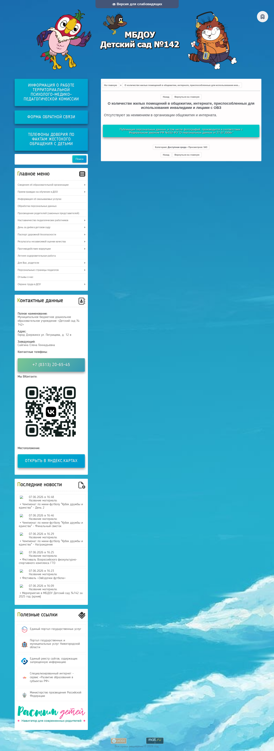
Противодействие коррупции (34, 248)
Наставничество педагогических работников (43, 220)
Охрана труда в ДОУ (29, 284)
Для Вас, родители (28, 262)
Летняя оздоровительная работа (37, 255)
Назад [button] (166, 97)
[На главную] (137, 40)
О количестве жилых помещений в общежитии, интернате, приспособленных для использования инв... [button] (182, 85)
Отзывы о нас (25, 277)
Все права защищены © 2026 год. (137, 746)
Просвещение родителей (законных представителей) (48, 213)
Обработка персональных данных (37, 206)
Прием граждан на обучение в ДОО (38, 191)
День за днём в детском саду (34, 227)
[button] (181, 147)
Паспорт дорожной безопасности (37, 234)
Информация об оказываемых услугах (39, 199)
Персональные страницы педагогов (38, 270)
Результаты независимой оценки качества (42, 241)
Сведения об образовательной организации (43, 184)
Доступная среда (177, 147)
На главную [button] (110, 85)
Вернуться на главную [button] (187, 97)
